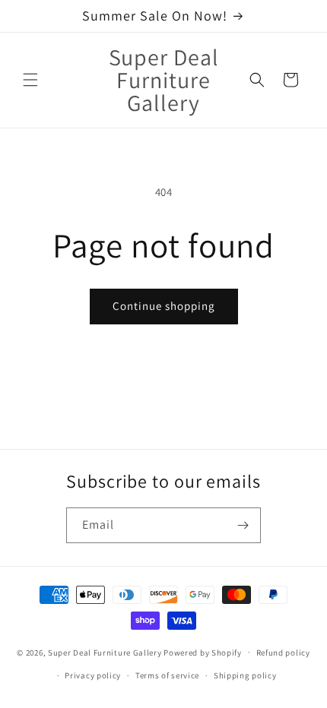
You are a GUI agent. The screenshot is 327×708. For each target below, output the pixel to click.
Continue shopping (164, 306)
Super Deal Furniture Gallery (105, 651)
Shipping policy (245, 675)
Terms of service (167, 675)
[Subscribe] (243, 525)
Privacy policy (93, 675)
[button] (30, 79)
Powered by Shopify (203, 651)
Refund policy (283, 652)
